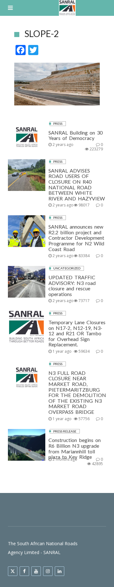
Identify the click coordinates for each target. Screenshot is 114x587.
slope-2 (41, 33)
